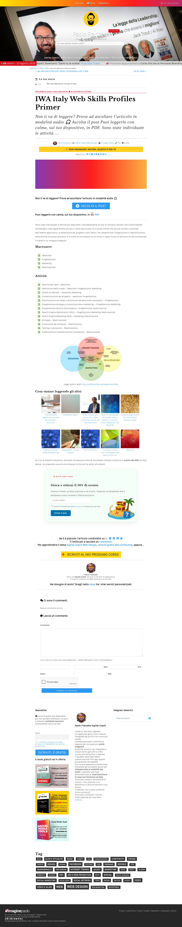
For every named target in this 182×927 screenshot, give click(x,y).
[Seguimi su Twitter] (101, 154)
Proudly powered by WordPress (15, 921)
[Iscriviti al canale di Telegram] (7, 919)
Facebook (75, 864)
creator (40, 864)
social (108, 874)
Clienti (139, 911)
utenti (127, 880)
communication (101, 859)
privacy (78, 506)
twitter (117, 880)
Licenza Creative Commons (56, 921)
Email (37, 733)
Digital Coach (51, 58)
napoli (132, 870)
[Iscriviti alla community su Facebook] (87, 154)
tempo (97, 880)
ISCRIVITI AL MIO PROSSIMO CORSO (93, 554)
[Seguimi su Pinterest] (103, 154)
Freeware (109, 864)
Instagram (61, 869)
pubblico (41, 875)
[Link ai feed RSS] (105, 154)
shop (92, 584)
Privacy (121, 911)
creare (132, 859)
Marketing (66, 58)
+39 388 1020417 (171, 3)
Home (36, 68)
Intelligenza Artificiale (125, 58)
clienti (80, 859)
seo (61, 875)
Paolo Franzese (64, 143)
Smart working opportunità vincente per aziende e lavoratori (50, 418)
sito (97, 875)
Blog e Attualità (54, 859)
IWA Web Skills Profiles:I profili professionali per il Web (62, 71)
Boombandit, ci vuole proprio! (70, 451)
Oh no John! (140, 71)
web (59, 887)
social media (64, 880)
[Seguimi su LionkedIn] (96, 154)
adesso (78, 800)
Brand (70, 859)
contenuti (118, 858)
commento (105, 541)
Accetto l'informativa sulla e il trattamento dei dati (76, 506)
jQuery (96, 869)
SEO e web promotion (79, 875)
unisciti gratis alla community (115, 544)
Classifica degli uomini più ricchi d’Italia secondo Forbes (130, 417)
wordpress (114, 887)
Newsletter (155, 911)
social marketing (46, 880)
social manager (122, 875)
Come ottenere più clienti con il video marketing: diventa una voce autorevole (90, 418)
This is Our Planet (90, 450)
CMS (89, 859)
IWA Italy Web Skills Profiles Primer (62, 84)
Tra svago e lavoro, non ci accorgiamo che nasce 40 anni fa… (110, 452)
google (122, 864)
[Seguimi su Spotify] (99, 154)
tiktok (107, 880)
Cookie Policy (130, 911)
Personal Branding (99, 58)
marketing (111, 869)
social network (82, 880)
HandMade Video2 (70, 415)
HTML (132, 864)
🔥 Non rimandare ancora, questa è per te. (91, 149)
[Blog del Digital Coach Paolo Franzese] (91, 25)
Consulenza (165, 911)
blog (39, 859)
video (138, 880)
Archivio (173, 911)
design (51, 864)
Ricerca (52, 875)
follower (89, 864)
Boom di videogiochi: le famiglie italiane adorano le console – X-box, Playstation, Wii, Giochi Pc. (110, 420)
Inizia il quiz (60, 513)
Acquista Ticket (70, 63)
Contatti (146, 911)
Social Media (80, 58)
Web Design (63, 91)
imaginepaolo (44, 869)
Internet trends (80, 869)
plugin (142, 870)
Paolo (91, 34)
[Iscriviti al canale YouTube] (92, 154)
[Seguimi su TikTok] (94, 154)
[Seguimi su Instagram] (89, 154)
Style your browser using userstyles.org (51, 451)
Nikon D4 (130, 450)
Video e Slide (44, 887)
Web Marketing (98, 887)
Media (123, 870)
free (98, 864)
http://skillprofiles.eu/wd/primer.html (100, 384)
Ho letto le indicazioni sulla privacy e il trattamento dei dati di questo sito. (50, 744)
